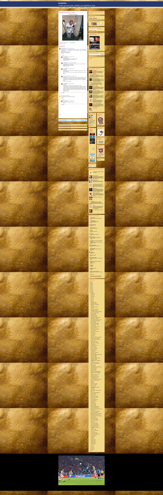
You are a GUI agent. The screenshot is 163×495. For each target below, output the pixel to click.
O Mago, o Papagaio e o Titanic (95, 374)
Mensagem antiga (84, 120)
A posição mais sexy (95, 180)
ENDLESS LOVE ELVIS (93, 257)
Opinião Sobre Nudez (93, 393)
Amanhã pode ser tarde (94, 315)
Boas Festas (92, 201)
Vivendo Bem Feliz (92, 217)
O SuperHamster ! (93, 436)
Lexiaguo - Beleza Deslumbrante (95, 425)
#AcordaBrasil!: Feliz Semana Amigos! (95, 245)
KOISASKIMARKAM (93, 245)
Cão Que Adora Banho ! (94, 355)
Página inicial (74, 120)
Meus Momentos (82, 7)
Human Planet (92, 421)
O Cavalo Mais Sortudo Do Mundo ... (95, 411)
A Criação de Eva (93, 334)
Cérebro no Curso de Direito (93, 231)
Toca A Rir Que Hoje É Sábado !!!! (95, 326)
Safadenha (91, 268)
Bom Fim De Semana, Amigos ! (95, 324)
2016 (91, 287)
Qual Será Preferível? (93, 443)
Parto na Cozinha (93, 398)
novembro (92, 294)
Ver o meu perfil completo (91, 125)
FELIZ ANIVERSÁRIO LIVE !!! (94, 74)
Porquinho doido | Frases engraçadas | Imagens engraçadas (96, 241)
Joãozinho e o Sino (93, 340)
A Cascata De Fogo (93, 325)
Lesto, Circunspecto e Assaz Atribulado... (98, 184)
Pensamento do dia (93, 365)
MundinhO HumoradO (93, 268)
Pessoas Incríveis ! (93, 332)
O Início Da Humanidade (94, 432)
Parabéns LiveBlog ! (93, 346)
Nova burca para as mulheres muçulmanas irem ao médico (98, 172)
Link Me (72, 7)
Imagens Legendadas (93, 313)
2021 (91, 281)
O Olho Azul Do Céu (93, 440)
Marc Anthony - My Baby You (95, 352)
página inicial (61, 7)
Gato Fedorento (92, 274)
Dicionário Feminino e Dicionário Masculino (95, 387)
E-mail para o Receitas (93, 225)
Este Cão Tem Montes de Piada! (95, 323)
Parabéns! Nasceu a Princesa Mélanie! (95, 371)
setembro (92, 296)
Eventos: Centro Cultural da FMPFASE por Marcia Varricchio (95, 238)
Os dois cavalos (95, 70)
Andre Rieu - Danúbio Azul (94, 399)
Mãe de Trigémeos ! (93, 344)
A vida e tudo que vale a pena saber (94, 234)
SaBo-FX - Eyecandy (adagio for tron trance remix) (96, 271)
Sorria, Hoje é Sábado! (94, 356)
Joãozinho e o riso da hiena (96, 192)
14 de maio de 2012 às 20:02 (65, 95)
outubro (92, 295)
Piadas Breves (92, 381)
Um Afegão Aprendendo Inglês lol (95, 392)
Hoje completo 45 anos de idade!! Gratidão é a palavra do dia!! (95, 249)
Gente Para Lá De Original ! (94, 341)
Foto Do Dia (92, 305)
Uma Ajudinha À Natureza (94, 310)
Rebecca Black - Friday (94, 327)
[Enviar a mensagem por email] (71, 42)
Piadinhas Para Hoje (93, 369)
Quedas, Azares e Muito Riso (94, 412)
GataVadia (64, 68)
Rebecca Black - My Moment (94, 318)
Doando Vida (92, 233)
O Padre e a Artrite (93, 386)
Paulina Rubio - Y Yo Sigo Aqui (95, 342)
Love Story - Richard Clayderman (97, 103)
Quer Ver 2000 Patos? (93, 404)
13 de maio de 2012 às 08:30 (72, 62)
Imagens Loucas (93, 389)
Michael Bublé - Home (93, 302)
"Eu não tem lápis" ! (93, 333)
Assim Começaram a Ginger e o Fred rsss (96, 319)
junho (92, 300)
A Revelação (92, 437)
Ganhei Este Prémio (95, 175)
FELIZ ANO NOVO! (95, 86)
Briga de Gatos (93, 382)
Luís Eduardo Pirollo (64, 48)
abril (91, 445)
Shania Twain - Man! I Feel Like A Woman (96, 408)
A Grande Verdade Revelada (94, 423)
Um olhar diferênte (92, 252)
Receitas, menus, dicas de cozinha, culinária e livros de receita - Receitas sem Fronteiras (96, 276)
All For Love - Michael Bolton (94, 430)
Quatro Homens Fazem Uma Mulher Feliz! (96, 366)
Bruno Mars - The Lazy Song (94, 397)
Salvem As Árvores (93, 394)
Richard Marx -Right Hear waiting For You (96, 354)
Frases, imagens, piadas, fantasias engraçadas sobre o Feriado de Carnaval (96, 242)
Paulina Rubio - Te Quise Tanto (95, 304)
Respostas (63, 55)
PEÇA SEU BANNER (93, 255)
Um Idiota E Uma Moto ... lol (94, 345)
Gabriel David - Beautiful (94, 383)
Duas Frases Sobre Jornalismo (94, 309)
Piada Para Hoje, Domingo (94, 418)
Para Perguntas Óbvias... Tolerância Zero (96, 379)
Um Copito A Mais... (93, 330)
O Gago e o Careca (93, 364)
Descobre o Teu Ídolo (93, 429)
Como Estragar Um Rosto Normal (95, 433)
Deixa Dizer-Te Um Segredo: (94, 396)
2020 (91, 282)
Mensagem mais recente (62, 120)
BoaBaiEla (62, 3)
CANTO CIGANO (92, 236)
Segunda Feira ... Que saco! (94, 375)
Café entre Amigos (92, 248)
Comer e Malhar (95, 107)
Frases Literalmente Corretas (94, 426)
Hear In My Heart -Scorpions (94, 419)
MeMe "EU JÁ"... (93, 438)
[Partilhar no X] (72, 42)
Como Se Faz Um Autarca (94, 422)
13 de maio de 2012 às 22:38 (70, 68)
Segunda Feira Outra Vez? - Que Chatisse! (96, 413)
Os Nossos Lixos (93, 444)
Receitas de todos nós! (93, 224)
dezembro (92, 293)
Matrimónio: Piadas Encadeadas (95, 406)
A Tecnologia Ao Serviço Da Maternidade (96, 311)
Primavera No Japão (93, 405)
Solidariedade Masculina (94, 359)
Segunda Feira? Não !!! (94, 349)
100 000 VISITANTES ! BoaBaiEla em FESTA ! (95, 360)
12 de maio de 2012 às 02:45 (70, 48)
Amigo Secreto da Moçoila (96, 90)
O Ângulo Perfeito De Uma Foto (95, 362)
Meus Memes (76, 7)
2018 (91, 285)
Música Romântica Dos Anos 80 (95, 376)
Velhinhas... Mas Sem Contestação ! (95, 338)
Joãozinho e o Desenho (93, 370)
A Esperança (91, 265)
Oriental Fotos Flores (93, 227)
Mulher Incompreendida (94, 316)
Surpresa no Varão (93, 439)
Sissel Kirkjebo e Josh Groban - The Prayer (96, 415)
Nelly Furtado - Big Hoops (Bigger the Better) (96, 373)
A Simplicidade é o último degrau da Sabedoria (95, 218)
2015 (91, 288)
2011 (91, 450)
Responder (62, 53)
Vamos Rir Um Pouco (93, 353)
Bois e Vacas (92, 391)
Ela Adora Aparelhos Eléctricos (95, 407)
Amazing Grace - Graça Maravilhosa (95, 317)
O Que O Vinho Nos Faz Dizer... (95, 331)
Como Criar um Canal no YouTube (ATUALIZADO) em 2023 (94, 221)
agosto (92, 297)
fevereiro (92, 448)
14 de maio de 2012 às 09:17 (70, 83)
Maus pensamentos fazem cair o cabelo (96, 390)
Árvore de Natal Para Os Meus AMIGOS (96, 82)
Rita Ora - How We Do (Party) (95, 380)
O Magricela (94, 99)
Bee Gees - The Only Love (94, 347)
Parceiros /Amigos (88, 7)
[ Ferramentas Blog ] (92, 220)
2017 (91, 286)
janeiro (92, 449)
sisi (61, 95)
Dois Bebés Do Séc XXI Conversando (95, 414)
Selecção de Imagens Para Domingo (95, 320)
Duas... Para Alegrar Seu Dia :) (95, 312)
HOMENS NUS (95, 188)
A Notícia (94, 205)
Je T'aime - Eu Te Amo (94, 435)
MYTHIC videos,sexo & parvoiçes (94, 271)
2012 (91, 292)
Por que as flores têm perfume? (94, 228)
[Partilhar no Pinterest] (74, 42)
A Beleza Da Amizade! (93, 400)
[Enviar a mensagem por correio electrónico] (69, 42)
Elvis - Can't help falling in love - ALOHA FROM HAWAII (96, 258)
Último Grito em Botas (96, 78)
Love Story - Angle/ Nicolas (94, 420)
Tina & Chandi (93, 431)
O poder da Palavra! (92, 262)
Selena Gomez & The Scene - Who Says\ (98, 209)
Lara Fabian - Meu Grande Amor (95, 363)
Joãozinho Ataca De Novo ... (94, 348)
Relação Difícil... (93, 401)
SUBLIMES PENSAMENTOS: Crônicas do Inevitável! (95, 261)
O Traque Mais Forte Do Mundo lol (95, 339)
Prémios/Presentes (67, 7)
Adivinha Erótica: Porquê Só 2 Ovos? (97, 197)
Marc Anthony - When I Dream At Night (96, 337)
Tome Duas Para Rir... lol (94, 303)
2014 (91, 289)
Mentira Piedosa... (93, 335)
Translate (95, 30)
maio (91, 301)
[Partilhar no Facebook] (73, 42)
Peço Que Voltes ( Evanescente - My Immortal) (95, 428)
